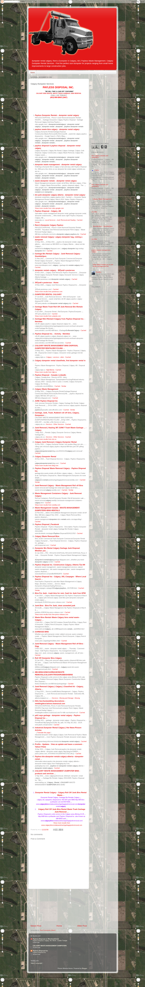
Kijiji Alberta (50, 370)
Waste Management (46, 389)
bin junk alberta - (60, 195)
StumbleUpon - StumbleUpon (103, 226)
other (62, 357)
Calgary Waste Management (102, 199)
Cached (79, 220)
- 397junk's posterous (55, 270)
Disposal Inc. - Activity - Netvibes (52, 334)
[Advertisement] (59, 907)
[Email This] (54, 830)
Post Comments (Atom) (48, 930)
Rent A (49, 225)
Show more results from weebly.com (47, 505)
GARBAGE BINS (42, 632)
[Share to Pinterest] (62, 830)
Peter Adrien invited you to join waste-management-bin (103, 265)
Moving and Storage (66, 698)
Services (49, 424)
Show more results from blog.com (46, 465)
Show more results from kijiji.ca (46, 372)
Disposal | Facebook (47, 524)
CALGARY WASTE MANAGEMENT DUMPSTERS (50, 946)
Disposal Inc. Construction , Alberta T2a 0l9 (60, 565)
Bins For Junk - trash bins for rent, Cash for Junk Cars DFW (60, 593)
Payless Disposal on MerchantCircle (46, 939)
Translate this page (43, 732)
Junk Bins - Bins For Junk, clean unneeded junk (55, 605)
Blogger (84, 968)
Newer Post (36, 926)
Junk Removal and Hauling (66, 220)
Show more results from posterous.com (48, 291)
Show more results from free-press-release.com (51, 614)
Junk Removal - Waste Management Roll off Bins (59, 485)
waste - (56, 181)
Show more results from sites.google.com (49, 208)
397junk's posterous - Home (46, 282)
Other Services (58, 424)
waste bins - (57, 129)
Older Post (82, 926)
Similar (37, 222)
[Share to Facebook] (60, 830)
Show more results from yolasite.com (48, 316)
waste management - (58, 164)
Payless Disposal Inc (40, 951)
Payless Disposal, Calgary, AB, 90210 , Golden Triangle (50, 940)
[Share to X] (58, 830)
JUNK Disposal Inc (46, 401)
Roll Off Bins (48, 658)
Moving (77, 698)
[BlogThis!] (56, 830)
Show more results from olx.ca (45, 439)
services (56, 357)
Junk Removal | (56, 442)
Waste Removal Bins (47, 536)
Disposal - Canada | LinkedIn (50, 375)
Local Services (50, 220)
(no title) (94, 212)
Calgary (49, 357)
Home (32, 72)
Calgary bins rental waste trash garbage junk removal (58, 93)
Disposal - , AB (48, 211)
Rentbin (98, 272)
